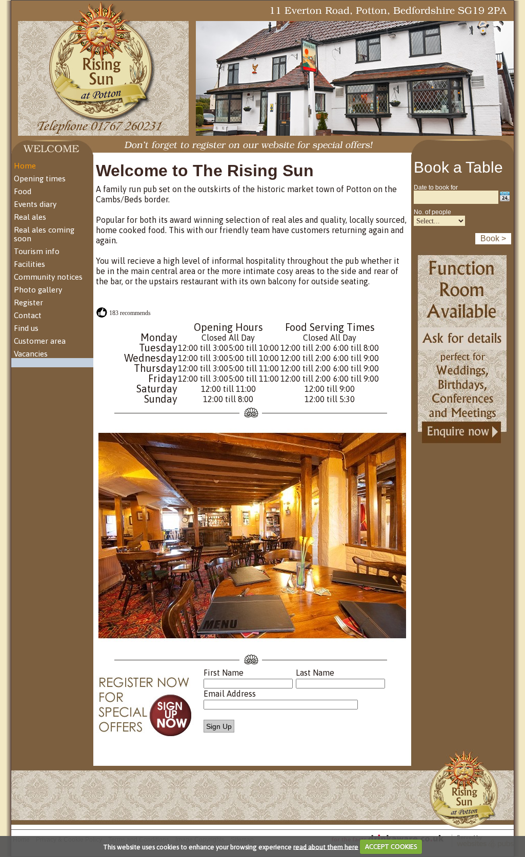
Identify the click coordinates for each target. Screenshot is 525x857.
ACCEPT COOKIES (391, 846)
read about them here (325, 846)
